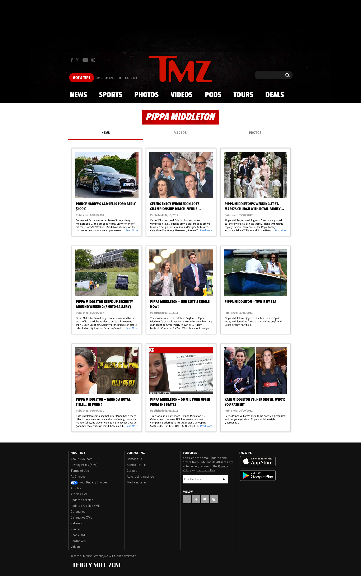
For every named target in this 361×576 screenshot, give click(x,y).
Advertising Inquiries (140, 476)
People (75, 529)
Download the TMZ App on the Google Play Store (258, 475)
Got (81, 78)
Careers (132, 470)
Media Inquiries (137, 482)
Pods (213, 95)
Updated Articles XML (85, 505)
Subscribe (224, 479)
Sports (110, 95)
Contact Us (134, 459)
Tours (243, 95)
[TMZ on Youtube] (85, 60)
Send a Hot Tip (136, 465)
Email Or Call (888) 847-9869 (116, 78)
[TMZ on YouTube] (205, 499)
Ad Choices (78, 476)
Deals (274, 95)
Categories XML (81, 517)
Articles (76, 488)
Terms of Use (80, 470)
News (78, 95)
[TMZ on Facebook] (71, 60)
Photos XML (79, 541)
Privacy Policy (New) (84, 465)
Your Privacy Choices (93, 482)
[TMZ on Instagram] (93, 60)
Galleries (76, 523)
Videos (181, 95)
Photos (146, 95)
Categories (78, 511)
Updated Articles (82, 500)
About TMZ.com (82, 459)
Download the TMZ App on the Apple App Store (258, 461)
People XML (78, 535)
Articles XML (79, 494)
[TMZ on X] (78, 60)
